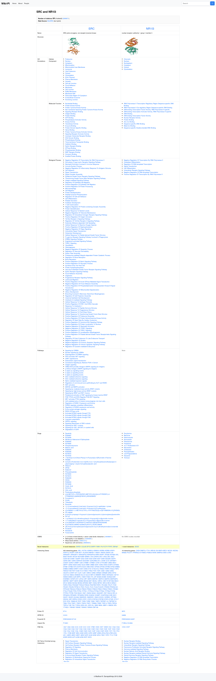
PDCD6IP (75, 585)
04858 (124, 615)
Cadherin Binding (70, 144)
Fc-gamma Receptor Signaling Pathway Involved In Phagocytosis (86, 237)
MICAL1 (95, 581)
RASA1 (93, 593)
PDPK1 (98, 585)
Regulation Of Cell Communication (76, 651)
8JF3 (74, 637)
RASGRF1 (100, 593)
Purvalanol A (69, 498)
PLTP (105, 546)
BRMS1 (87, 557)
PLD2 (96, 587)
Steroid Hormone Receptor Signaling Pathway (139, 655)
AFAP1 (112, 550)
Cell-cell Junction (70, 83)
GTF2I (114, 573)
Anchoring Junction (71, 99)
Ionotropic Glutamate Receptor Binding (77, 136)
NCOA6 (74, 583)
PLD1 (92, 587)
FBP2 (117, 569)
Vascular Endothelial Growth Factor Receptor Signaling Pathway (86, 269)
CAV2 (105, 557)
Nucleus (68, 61)
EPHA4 (102, 567)
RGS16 (109, 593)
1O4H (118, 629)
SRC (91, 28)
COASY (65, 563)
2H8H (82, 633)
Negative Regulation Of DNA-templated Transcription (141, 172)
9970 (123, 611)
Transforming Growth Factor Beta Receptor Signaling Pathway (85, 178)
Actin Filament (70, 77)
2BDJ (78, 633)
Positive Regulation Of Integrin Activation (78, 217)
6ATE (87, 635)
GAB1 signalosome (71, 358)
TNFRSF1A (112, 601)
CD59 (103, 559)
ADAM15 (96, 550)
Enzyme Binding (70, 126)
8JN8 (77, 637)
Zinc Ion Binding (129, 122)
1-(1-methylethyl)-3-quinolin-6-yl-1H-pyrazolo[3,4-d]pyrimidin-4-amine (87, 520)
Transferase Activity (71, 124)
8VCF (85, 637)
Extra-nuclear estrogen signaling (75, 409)
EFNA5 (116, 565)
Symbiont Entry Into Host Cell (75, 265)
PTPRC (65, 593)
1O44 (65, 629)
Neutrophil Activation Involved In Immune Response (82, 164)
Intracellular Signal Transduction (75, 231)
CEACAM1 (85, 561)
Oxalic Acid (69, 486)
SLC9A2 (76, 597)
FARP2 (107, 569)
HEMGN (77, 575)
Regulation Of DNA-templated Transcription (138, 164)
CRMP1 (76, 563)
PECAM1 (105, 585)
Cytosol (67, 73)
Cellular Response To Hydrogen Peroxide (78, 302)
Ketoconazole (128, 437)
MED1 (165, 550)
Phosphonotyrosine (71, 445)
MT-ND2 (111, 581)
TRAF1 (73, 603)
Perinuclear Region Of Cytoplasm (76, 95)
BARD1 (78, 546)
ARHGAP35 (91, 554)
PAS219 (68, 466)
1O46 (73, 629)
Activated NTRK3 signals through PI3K (78, 415)
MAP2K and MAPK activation (75, 387)
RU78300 (68, 474)
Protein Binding (70, 116)
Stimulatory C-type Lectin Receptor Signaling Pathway (83, 162)
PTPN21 (102, 591)
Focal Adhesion (70, 85)
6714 (64, 611)
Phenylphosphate (70, 472)
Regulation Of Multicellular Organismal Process (80, 657)
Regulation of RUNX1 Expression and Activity (80, 403)
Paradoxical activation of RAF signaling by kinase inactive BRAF (86, 395)
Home (14, 3)
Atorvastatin (128, 439)
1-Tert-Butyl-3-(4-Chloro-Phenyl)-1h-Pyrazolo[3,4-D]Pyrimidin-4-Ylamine (88, 458)
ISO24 (67, 480)
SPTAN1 (114, 597)
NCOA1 (170, 550)
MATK (76, 581)
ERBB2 (117, 567)
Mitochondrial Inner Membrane (75, 67)
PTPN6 (107, 591)
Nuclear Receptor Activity (132, 118)
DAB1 (106, 563)
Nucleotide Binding (71, 103)
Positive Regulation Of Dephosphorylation (78, 227)
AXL (117, 554)
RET (105, 593)
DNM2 (92, 565)
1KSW (106, 627)
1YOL (65, 633)
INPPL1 (79, 577)
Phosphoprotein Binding (73, 150)
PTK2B (69, 591)
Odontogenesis (70, 247)
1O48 (80, 629)
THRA (84, 601)
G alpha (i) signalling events (74, 373)
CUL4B (83, 546)
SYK (64, 601)
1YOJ (117, 631)
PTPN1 (79, 591)
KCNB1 (104, 577)
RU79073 (68, 476)
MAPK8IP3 (114, 579)
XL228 (67, 500)
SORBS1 (107, 597)
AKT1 (80, 552)
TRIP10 (104, 603)
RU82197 (68, 470)
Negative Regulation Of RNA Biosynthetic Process (140, 659)
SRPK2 (74, 599)
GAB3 (112, 571)
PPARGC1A (137, 552)
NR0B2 (124, 552)
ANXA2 (103, 552)
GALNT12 (66, 573)
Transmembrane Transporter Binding (77, 142)
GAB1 (103, 571)
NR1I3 (150, 28)
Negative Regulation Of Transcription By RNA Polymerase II (84, 160)
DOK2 (101, 565)
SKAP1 (65, 597)
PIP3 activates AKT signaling (74, 356)
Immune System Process (73, 166)
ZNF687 (115, 546)
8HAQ (70, 637)
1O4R (102, 631)
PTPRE (71, 593)
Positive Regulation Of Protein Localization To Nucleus (83, 324)
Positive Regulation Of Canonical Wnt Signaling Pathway (83, 322)
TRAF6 (83, 603)
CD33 (82, 559)
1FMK (93, 627)
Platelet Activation (71, 201)
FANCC (102, 569)
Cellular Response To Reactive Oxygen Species (81, 225)
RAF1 (85, 593)
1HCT (101, 627)
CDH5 (65, 561)
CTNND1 (92, 563)
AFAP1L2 (66, 552)
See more (66, 661)
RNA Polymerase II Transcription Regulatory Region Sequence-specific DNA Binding (149, 104)
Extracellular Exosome (72, 97)
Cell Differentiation (71, 199)
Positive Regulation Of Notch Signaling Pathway (81, 261)
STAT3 (90, 599)
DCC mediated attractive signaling (76, 377)
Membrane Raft (70, 93)
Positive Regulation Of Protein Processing (79, 186)
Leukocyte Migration (71, 280)
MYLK (65, 583)
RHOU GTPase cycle (72, 411)
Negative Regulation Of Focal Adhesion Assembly (81, 284)
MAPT (72, 581)
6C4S (91, 635)
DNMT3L (143, 550)
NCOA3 (175, 550)
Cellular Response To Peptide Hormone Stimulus (81, 308)
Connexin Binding (71, 154)
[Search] (212, 3)
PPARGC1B (114, 587)
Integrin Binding (70, 114)
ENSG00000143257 (128, 619)
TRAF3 (78, 603)
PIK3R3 (71, 587)
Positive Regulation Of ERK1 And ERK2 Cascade (81, 304)
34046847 (108, 536)
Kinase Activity (70, 122)
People (26, 3)
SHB (110, 595)
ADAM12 (90, 550)
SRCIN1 (66, 599)
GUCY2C (66, 575)
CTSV (97, 563)
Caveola (68, 81)
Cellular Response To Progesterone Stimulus (79, 310)
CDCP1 (113, 559)
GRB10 (89, 573)
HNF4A (152, 550)
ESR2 (86, 569)
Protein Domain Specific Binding (75, 128)
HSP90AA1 (110, 575)
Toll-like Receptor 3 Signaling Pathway (77, 219)
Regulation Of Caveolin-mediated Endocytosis (80, 346)
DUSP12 (111, 565)
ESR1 (81, 569)
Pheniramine (128, 441)
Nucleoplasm (128, 63)
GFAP (72, 573)
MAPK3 (107, 579)
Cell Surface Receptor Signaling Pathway (78, 643)
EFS (75, 567)
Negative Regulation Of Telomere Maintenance (80, 213)
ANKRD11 (91, 552)
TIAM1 (93, 601)
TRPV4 (65, 605)
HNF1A (92, 575)
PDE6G (86, 585)
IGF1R (116, 575)
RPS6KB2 (80, 595)
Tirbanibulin (69, 502)
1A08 (68, 627)
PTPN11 (85, 591)
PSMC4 (143, 552)
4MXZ (82, 635)
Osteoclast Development (73, 233)
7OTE (107, 635)
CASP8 (96, 557)
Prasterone (127, 443)
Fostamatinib (69, 533)
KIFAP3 (73, 579)
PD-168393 (68, 512)
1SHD (106, 631)
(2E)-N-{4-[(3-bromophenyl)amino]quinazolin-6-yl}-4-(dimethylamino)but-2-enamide (91, 526)
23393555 (88, 539)
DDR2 (70, 565)
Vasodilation (69, 245)
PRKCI (100, 589)
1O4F (109, 629)
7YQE (115, 635)
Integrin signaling (70, 365)
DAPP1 (65, 565)
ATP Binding (69, 118)
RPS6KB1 (73, 595)
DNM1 (88, 565)
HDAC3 (72, 575)
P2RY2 (65, 585)
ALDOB (85, 552)
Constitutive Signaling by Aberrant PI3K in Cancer (81, 362)
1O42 (114, 627)
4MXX (74, 635)
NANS (70, 583)
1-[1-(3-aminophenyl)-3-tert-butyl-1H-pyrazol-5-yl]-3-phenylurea (85, 508)
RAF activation (70, 385)
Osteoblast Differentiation (132, 162)
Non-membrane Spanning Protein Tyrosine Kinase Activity (84, 109)
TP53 (69, 603)
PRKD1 (110, 589)
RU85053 (68, 482)
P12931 (65, 623)
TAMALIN (74, 601)
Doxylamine (128, 433)
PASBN (67, 460)
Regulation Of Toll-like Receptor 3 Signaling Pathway (82, 221)
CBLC (112, 557)
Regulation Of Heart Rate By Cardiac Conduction (81, 320)
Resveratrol (127, 447)
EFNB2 (70, 567)
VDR (89, 605)
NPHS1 (100, 583)
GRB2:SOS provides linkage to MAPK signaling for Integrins (85, 367)
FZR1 (99, 571)
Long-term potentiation (72, 419)
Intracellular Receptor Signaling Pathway (137, 170)
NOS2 (95, 583)
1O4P (93, 631)
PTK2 (65, 591)
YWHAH (89, 607)
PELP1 (110, 585)
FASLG (112, 569)
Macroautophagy (70, 188)
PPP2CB (66, 589)
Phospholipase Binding (72, 140)
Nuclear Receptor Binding (132, 641)
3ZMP (95, 633)
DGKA (75, 565)
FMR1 (98, 546)
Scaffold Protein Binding (73, 156)
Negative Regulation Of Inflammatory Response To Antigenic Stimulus (88, 168)
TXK (73, 605)
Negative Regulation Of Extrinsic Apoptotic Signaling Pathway (85, 342)
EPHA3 (97, 567)
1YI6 (113, 631)
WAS (96, 605)
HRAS (104, 575)
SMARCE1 (90, 597)
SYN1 (68, 601)
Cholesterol (127, 449)
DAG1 (114, 563)
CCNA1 (72, 559)
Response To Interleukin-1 (73, 306)
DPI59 (67, 468)
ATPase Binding (70, 148)
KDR (113, 577)
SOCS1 (101, 597)
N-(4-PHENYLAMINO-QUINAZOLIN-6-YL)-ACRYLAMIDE (83, 524)
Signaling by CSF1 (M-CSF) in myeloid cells (79, 427)
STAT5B (101, 599)
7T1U (111, 635)
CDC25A (108, 559)
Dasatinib (68, 433)
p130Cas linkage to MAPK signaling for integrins (81, 369)
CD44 (90, 559)
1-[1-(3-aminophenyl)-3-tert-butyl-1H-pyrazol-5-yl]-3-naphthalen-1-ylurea (88, 506)
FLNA (77, 571)
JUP (94, 577)
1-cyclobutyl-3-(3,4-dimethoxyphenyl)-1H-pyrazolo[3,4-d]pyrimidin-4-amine (89, 518)
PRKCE (89, 589)
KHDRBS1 (66, 579)
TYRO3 (77, 605)
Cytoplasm (68, 63)
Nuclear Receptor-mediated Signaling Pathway (139, 643)
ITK (92, 577)
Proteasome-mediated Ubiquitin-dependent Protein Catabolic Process (87, 255)
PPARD (106, 587)
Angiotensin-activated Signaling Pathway (78, 241)
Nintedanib (68, 531)
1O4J (68, 631)
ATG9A (107, 554)
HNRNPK (98, 575)
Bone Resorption (70, 259)
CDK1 (69, 561)
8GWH (65, 637)
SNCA (97, 597)
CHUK (103, 561)
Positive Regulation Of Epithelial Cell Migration (80, 184)
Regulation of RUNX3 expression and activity (80, 407)
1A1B (80, 627)
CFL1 (99, 561)
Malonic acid (69, 447)
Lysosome (68, 69)
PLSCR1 (101, 587)
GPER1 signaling (70, 421)
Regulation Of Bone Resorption (75, 257)
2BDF (73, 633)
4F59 (103, 633)
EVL (97, 569)
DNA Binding (128, 114)
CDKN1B (79, 561)
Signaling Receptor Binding (74, 112)
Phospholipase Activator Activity (76, 120)
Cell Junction (69, 89)
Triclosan (127, 458)
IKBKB (65, 577)
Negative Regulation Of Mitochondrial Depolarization (82, 290)
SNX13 (165, 552)
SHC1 (115, 595)
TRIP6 (109, 603)
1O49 (84, 629)
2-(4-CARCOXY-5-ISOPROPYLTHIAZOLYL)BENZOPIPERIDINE (86, 522)
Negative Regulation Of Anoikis (75, 340)
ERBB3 (65, 569)
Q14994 (130, 623)
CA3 (91, 557)
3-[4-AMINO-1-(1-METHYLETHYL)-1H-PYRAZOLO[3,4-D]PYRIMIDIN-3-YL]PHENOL (92, 510)
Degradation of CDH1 (72, 429)
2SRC (86, 633)
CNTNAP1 (113, 561)
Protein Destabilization (72, 209)
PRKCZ (104, 589)
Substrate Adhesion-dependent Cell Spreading (80, 223)
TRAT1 (89, 603)
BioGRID (50, 21)
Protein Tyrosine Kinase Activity (75, 107)
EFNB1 (65, 567)
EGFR (79, 567)
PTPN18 (90, 591)
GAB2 (107, 571)
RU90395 (68, 452)
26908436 (86, 543)
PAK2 (70, 585)
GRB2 (94, 573)
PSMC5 (149, 552)
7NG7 (103, 635)
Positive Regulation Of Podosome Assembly (79, 316)
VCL (86, 605)
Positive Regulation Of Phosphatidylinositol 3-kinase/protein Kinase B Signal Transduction (90, 287)
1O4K (72, 631)
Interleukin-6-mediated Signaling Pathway (78, 300)
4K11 (65, 635)
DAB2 (110, 563)
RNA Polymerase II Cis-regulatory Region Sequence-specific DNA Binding (148, 107)
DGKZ (79, 565)
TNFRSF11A (104, 601)
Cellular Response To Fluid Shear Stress (78, 312)
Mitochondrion (69, 65)
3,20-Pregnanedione (130, 454)
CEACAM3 (93, 561)
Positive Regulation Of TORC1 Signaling (78, 330)
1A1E (88, 627)
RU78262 (68, 443)
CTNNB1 (86, 563)
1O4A (89, 629)
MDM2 (81, 581)
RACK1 (80, 593)
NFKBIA (85, 583)
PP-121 (67, 516)
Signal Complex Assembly (73, 174)
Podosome (68, 59)
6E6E (95, 635)
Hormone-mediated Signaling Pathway (136, 649)
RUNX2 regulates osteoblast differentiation (79, 405)
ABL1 (80, 550)
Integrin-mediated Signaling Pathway (77, 180)
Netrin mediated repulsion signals (76, 381)
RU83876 (68, 449)
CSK (81, 563)
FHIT (73, 571)
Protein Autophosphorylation (74, 267)
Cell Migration (69, 190)
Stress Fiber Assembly (72, 253)
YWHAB (72, 607)
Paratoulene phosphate (72, 492)
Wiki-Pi (5, 3)
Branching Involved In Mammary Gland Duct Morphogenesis (85, 294)
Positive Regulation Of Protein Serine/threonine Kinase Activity (85, 318)
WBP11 (105, 605)
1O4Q (98, 631)
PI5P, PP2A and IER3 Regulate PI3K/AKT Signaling (82, 397)
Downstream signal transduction (75, 360)
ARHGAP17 (74, 554)
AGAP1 (72, 552)
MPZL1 (100, 581)
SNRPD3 (160, 552)
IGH (157, 550)
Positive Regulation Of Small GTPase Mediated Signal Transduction (87, 282)
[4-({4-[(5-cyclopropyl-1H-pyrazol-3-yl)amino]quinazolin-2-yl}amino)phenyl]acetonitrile (92, 514)
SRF (70, 599)
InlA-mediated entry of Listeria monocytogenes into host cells (85, 401)
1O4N (85, 631)
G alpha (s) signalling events (74, 371)
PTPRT (109, 546)
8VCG (90, 637)
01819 (65, 615)
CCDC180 (66, 559)
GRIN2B (104, 573)
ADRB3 (107, 550)
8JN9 (81, 637)
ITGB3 (88, 577)
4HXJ (115, 633)
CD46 (94, 559)
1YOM (69, 633)
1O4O (89, 631)
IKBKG (70, 577)
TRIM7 (99, 603)
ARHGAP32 (83, 554)
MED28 (86, 581)
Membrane (68, 87)
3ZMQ (99, 633)
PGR (114, 585)
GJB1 (84, 573)
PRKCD (83, 589)
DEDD (137, 546)
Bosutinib (68, 504)
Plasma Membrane (71, 79)
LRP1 (85, 579)
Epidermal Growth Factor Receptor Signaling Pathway (82, 176)
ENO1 (92, 567)
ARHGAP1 (66, 554)
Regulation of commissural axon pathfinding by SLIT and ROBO (86, 383)
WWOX (110, 605)
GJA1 (80, 573)
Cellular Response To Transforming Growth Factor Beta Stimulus (86, 314)
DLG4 (83, 565)
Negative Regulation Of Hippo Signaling (78, 229)
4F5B (111, 633)
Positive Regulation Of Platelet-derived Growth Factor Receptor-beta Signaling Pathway (90, 335)
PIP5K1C (77, 587)
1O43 (118, 627)
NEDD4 (80, 583)
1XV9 (123, 627)
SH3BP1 (98, 595)
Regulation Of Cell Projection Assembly (78, 296)
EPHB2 (107, 567)
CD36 (86, 559)
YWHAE (78, 607)
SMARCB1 (83, 597)
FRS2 (90, 571)
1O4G (114, 629)
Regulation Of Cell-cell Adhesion (75, 196)
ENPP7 (93, 546)
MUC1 (117, 581)
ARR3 (97, 554)
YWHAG (84, 607)
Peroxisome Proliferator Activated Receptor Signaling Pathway (144, 647)
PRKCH (94, 589)
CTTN (102, 563)
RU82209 (68, 478)
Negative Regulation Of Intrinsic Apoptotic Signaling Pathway (85, 344)
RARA (89, 593)
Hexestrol (127, 456)
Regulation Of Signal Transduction (76, 653)
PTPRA (112, 591)
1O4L (76, 631)
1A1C (84, 627)
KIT (77, 579)
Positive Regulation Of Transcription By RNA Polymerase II (143, 174)
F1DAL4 (124, 623)
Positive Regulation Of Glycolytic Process (79, 263)
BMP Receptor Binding (72, 152)
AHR (76, 552)
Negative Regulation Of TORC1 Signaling (78, 328)
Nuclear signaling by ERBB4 (74, 352)
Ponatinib (68, 528)
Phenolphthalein (129, 452)
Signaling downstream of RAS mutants (77, 423)
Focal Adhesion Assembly (73, 273)
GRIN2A (98, 573)
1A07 (65, 627)
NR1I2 (105, 583)
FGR (69, 571)
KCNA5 (99, 577)
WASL (101, 605)
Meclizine (127, 435)
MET (90, 581)
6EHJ (99, 635)
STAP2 (80, 599)
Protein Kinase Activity (72, 105)
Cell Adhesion (69, 170)
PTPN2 (96, 591)
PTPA (74, 591)
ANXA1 (97, 552)
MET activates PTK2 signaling (75, 399)
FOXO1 (85, 571)
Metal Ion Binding (129, 126)
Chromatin (127, 59)
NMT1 (91, 583)
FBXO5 (65, 571)
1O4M (81, 631)
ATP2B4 (112, 554)
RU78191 (68, 488)
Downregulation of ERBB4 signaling (76, 354)
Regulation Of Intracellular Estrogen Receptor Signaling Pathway (86, 215)
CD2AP (77, 559)
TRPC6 (114, 603)
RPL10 (115, 593)
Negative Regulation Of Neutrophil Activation (79, 326)
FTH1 (148, 550)
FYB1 (95, 571)
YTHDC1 (66, 607)
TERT (79, 601)
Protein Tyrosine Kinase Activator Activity (78, 132)
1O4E (105, 629)
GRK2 (110, 573)
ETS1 (90, 569)
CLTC (107, 561)
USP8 (82, 605)
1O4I (64, 631)
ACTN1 (84, 550)
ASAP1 (102, 554)
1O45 (69, 629)
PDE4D (81, 585)
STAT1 (85, 599)
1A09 (72, 627)
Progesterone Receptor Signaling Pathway (79, 278)
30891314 (83, 541)
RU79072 (68, 454)
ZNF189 (95, 607)
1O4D (101, 629)
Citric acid (68, 490)
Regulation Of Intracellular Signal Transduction (80, 659)
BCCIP (75, 557)
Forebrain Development (72, 203)
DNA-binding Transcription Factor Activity (137, 116)
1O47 (77, 629)
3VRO (90, 633)
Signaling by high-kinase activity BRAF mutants (80, 391)
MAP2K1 (95, 579)
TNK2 (65, 603)
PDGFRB (93, 585)
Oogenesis (68, 275)
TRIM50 (94, 603)
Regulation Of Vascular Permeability (77, 251)
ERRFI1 (76, 569)
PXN (75, 593)
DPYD (89, 546)
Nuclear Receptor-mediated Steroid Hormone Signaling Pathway (144, 653)
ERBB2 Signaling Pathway (74, 239)
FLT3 (81, 571)
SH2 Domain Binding (72, 138)
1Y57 (110, 631)
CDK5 (74, 561)
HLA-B (87, 575)
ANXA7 (108, 552)
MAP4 (161, 550)
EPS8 (112, 567)
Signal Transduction (71, 172)
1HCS (97, 627)
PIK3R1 (65, 587)
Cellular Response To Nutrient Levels (77, 211)
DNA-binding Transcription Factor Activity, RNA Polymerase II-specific (147, 109)
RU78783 (68, 456)
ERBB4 (71, 569)
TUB (69, 605)
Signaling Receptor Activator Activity (77, 134)
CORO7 (71, 563)
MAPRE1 (66, 581)
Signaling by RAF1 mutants (74, 425)
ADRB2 (102, 550)
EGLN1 (83, 567)
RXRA (86, 595)
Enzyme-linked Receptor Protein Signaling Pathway (82, 655)
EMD (88, 567)
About (20, 3)
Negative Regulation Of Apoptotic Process (79, 249)
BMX (82, 557)
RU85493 (68, 441)
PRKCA (78, 589)
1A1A (76, 627)
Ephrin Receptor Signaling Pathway (76, 271)
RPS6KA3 (66, 595)
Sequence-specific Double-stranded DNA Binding (140, 128)
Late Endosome (70, 71)
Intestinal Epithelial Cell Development (77, 298)
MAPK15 (101, 579)
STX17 (116, 599)
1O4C (97, 629)
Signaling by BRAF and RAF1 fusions (77, 393)
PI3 (102, 546)
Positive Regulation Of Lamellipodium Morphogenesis (82, 332)
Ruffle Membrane (70, 91)
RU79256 (68, 437)
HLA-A (83, 575)
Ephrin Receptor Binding (73, 146)
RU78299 (68, 484)
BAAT (65, 557)
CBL (108, 557)
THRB (88, 601)
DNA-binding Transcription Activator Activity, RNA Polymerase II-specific (147, 112)
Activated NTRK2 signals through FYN (77, 413)
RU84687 (68, 435)
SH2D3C (92, 595)
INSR (84, 577)
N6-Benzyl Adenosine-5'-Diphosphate (77, 439)
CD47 (98, 559)
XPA (115, 605)
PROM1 (115, 589)
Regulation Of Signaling (73, 647)
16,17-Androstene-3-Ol (131, 445)
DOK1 (97, 565)
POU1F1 (130, 552)
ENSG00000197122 (69, 619)
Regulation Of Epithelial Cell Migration (77, 182)
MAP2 (90, 579)
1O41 (110, 627)
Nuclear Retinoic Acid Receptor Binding (137, 651)
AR (112, 552)
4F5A (107, 633)
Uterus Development (72, 292)
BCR (79, 557)
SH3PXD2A (105, 595)
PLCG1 (87, 587)
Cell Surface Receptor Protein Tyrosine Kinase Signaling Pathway (86, 645)
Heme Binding (69, 130)
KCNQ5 (109, 577)
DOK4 (106, 565)
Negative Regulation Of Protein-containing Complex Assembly (85, 207)
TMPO (97, 601)
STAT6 (106, 599)
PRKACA (73, 589)
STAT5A (95, 599)
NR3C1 (114, 583)
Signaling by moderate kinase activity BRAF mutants (82, 389)
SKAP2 (71, 597)
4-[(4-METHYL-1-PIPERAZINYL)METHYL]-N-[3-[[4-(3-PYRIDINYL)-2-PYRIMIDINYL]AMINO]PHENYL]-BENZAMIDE (87, 495)
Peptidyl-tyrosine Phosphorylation (76, 194)
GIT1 (76, 573)
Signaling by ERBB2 (72, 350)
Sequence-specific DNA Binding (134, 124)
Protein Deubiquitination (73, 192)
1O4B (93, 629)
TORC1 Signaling (70, 243)
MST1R (105, 581)
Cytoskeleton (69, 75)
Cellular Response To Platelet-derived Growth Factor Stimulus (85, 235)
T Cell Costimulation (71, 205)
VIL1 (92, 605)
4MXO (69, 635)
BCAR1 (70, 557)
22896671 (66, 18)
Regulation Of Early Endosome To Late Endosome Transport (85, 338)
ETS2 (94, 569)
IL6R (74, 577)
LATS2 (81, 579)
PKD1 (83, 587)
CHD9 (138, 550)
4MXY (78, 635)
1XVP (128, 627)
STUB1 (111, 599)
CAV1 (101, 557)
